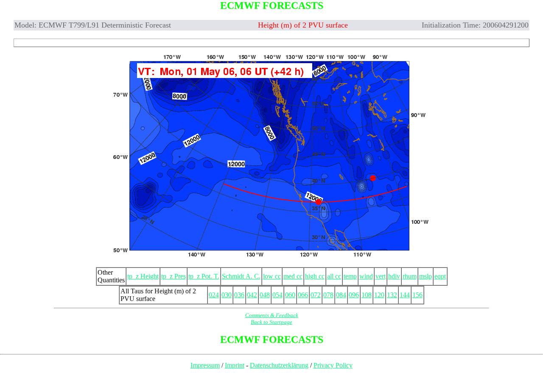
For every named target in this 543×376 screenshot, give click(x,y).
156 (417, 294)
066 (303, 294)
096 (354, 294)
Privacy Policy (333, 365)
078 (328, 294)
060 (290, 294)
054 (277, 294)
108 (366, 294)
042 (252, 294)
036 (239, 294)
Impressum (205, 365)
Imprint (234, 365)
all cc (334, 276)
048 (265, 294)
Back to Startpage (271, 322)
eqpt (440, 276)
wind (366, 276)
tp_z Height (143, 276)
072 (316, 294)
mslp (425, 276)
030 (226, 294)
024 (214, 294)
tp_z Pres (173, 276)
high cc (315, 276)
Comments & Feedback (271, 315)
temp (350, 276)
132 (392, 294)
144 (405, 294)
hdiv (394, 276)
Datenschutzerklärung (279, 365)
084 (341, 294)
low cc (272, 276)
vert (380, 276)
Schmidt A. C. (241, 276)
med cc (292, 276)
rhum (410, 276)
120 (379, 294)
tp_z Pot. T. (203, 276)
